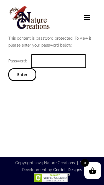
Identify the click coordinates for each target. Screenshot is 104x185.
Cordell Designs (67, 170)
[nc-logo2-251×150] (29, 7)
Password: (18, 61)
